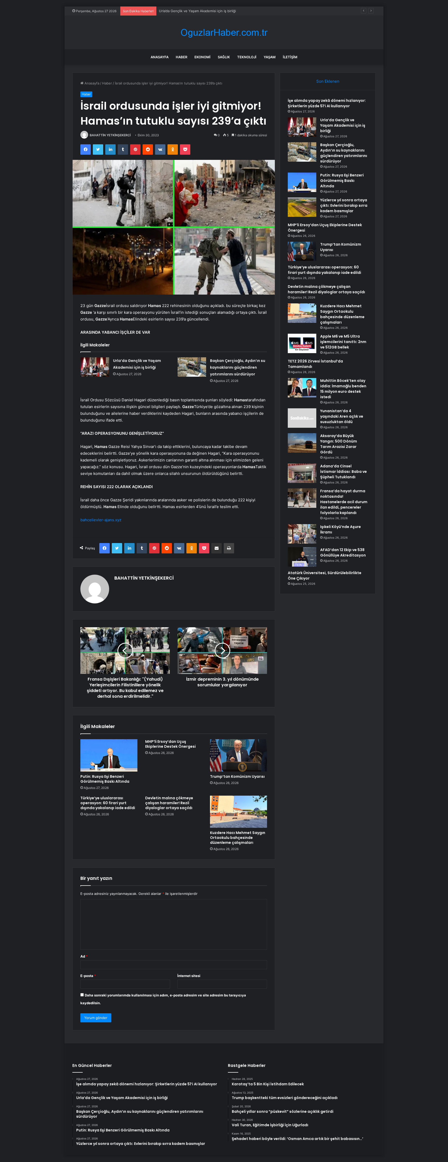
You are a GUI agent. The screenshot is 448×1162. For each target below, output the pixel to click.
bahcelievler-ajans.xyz (100, 519)
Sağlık (224, 57)
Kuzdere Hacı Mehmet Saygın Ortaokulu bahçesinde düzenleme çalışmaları (237, 837)
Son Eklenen (327, 81)
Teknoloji (246, 57)
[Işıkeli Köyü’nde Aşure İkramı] (302, 534)
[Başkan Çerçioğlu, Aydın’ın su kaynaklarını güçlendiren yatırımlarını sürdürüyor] (192, 367)
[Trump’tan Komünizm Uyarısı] (238, 755)
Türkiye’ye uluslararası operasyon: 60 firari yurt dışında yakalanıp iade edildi (107, 802)
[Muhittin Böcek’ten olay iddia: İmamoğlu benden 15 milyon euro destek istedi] (302, 387)
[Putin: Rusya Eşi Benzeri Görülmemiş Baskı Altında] (108, 755)
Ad (84, 956)
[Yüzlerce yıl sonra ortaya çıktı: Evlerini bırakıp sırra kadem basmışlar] (302, 207)
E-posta (88, 976)
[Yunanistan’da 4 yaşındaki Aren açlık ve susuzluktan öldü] (302, 418)
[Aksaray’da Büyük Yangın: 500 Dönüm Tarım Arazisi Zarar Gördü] (302, 443)
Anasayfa (160, 57)
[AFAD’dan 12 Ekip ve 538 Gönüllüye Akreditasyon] (302, 557)
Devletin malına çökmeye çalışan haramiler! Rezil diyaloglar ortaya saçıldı (169, 802)
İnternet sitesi (188, 976)
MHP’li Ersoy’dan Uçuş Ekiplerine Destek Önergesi (170, 744)
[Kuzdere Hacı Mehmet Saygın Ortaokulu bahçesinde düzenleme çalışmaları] (238, 812)
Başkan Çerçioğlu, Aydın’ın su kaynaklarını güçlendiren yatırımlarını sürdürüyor (221, 11)
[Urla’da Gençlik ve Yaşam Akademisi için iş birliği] (95, 367)
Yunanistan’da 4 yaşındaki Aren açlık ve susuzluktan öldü (341, 416)
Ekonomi (202, 57)
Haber (181, 57)
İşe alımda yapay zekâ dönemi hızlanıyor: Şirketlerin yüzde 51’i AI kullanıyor (327, 103)
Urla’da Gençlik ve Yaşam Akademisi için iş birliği (342, 125)
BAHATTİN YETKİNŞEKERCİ (110, 135)
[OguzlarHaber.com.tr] (224, 32)
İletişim (290, 57)
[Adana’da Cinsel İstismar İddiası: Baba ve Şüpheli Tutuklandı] (302, 473)
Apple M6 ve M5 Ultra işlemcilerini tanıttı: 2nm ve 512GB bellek (343, 342)
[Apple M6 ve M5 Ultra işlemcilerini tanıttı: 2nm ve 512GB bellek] (302, 343)
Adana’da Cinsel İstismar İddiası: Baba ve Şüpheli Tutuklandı (343, 472)
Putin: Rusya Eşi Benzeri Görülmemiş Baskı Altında (104, 779)
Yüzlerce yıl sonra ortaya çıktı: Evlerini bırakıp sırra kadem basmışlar (343, 205)
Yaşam (270, 57)
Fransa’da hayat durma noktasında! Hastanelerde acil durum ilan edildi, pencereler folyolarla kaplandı (343, 501)
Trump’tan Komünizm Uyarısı (237, 776)
